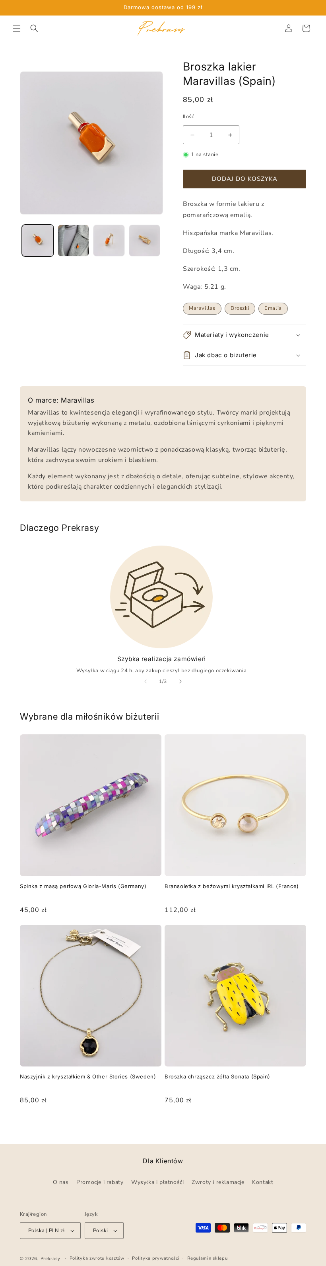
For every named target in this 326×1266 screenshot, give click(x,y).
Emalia (273, 308)
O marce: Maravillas (61, 400)
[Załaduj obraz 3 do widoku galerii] (109, 240)
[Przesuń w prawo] (180, 681)
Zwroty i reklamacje (218, 1182)
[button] (16, 28)
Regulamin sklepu (207, 1258)
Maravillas (202, 308)
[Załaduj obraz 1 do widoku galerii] (38, 240)
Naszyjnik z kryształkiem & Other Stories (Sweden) (88, 1076)
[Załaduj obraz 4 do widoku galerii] (145, 240)
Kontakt (262, 1182)
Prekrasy (50, 1259)
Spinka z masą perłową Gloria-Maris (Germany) (83, 886)
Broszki (240, 308)
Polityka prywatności (155, 1258)
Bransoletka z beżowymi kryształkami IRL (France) (232, 886)
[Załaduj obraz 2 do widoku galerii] (73, 240)
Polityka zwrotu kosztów (97, 1258)
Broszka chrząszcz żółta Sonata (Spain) (217, 1076)
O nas (61, 1182)
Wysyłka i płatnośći (157, 1182)
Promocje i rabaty (99, 1182)
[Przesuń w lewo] (145, 681)
